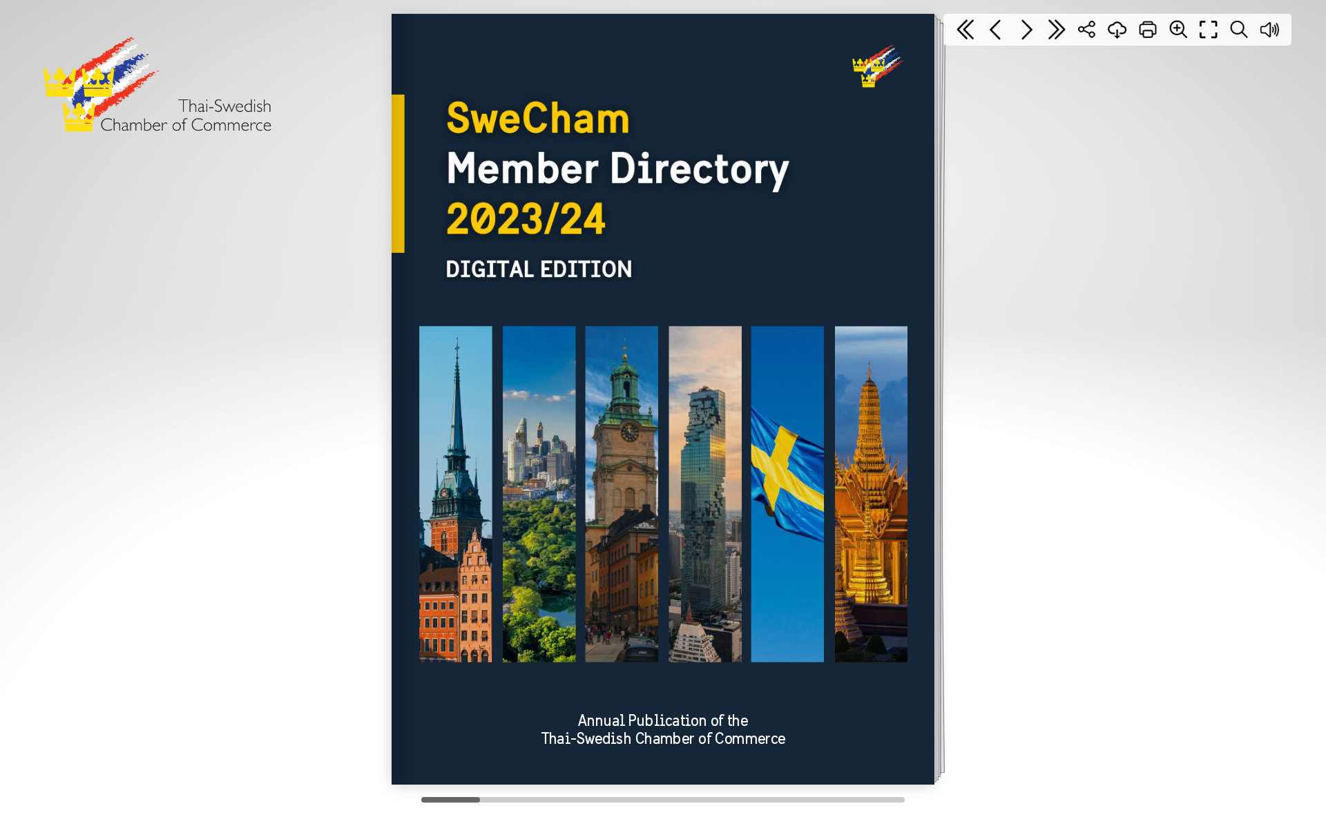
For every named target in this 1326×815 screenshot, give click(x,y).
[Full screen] (1209, 30)
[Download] (1117, 30)
